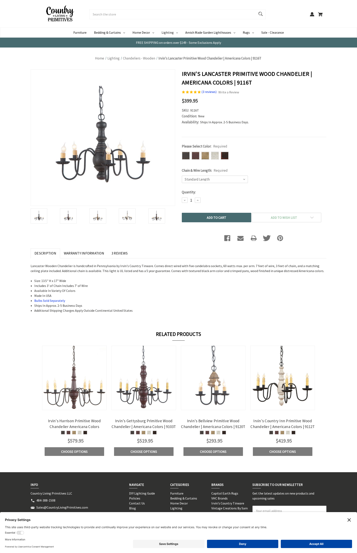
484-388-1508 (45, 500)
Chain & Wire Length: (205, 170)
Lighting (168, 32)
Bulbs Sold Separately (49, 301)
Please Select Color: (204, 146)
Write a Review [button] (228, 92)
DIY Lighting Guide (142, 493)
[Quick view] (68, 406)
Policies (134, 498)
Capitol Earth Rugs (224, 493)
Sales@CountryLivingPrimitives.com (62, 507)
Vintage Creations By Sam (229, 508)
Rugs (246, 32)
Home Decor (141, 32)
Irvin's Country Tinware (227, 503)
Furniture (80, 32)
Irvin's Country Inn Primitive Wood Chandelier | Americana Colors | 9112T (282, 423)
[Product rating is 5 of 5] (191, 92)
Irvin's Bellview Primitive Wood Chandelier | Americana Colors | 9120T (213, 423)
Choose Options (74, 452)
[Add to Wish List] (80, 406)
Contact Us (137, 503)
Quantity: (189, 192)
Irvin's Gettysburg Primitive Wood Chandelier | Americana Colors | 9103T (144, 423)
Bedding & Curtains (107, 32)
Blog (132, 508)
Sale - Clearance (272, 32)
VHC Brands (219, 498)
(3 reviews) (209, 92)
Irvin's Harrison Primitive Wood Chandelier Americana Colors (74, 423)
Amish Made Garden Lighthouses (208, 32)
